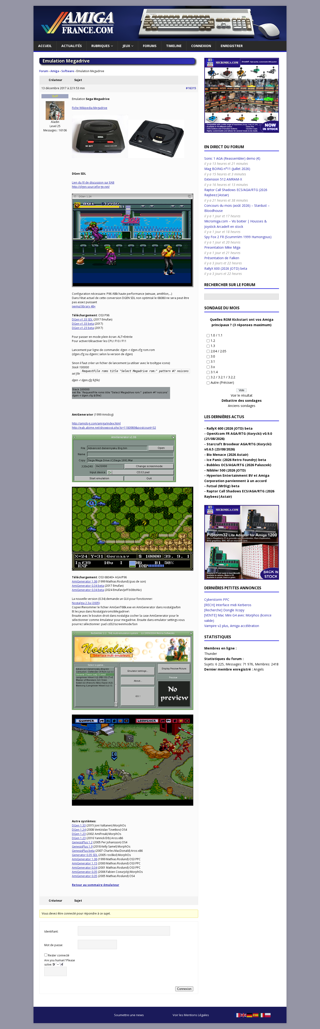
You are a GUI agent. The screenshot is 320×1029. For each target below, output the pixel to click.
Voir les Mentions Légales (191, 1015)
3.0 (213, 356)
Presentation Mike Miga (222, 247)
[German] (250, 1015)
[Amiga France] (160, 38)
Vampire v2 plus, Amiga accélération (231, 625)
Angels (259, 669)
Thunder (210, 653)
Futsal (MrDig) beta (223, 486)
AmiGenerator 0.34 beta (88, 586)
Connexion (201, 46)
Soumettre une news (129, 1015)
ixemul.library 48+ (84, 306)
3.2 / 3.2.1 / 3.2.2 (223, 377)
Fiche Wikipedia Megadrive (89, 108)
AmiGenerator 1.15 (84, 863)
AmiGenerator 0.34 (84, 868)
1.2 (213, 340)
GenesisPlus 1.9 (82, 846)
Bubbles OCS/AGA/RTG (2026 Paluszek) (239, 465)
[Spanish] (256, 1015)
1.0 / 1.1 (217, 335)
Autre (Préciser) (222, 382)
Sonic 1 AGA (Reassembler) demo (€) (232, 158)
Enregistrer (232, 46)
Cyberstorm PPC (216, 599)
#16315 (191, 88)
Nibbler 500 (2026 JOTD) (226, 470)
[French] (237, 1015)
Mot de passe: (53, 945)
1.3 (213, 345)
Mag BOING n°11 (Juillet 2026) (227, 168)
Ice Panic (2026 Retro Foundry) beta (236, 459)
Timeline (174, 46)
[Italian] (262, 1015)
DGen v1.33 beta (83, 324)
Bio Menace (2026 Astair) (227, 454)
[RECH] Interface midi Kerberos (227, 605)
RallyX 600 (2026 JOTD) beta (225, 268)
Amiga (54, 71)
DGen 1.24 (79, 830)
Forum (43, 71)
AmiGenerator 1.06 (84, 581)
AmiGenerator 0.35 (84, 872)
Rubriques (100, 46)
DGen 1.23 (79, 834)
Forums (149, 46)
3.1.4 (214, 372)
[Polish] (268, 1015)
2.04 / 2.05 (218, 351)
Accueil (45, 46)
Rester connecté (58, 955)
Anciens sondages (241, 405)
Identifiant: (51, 931)
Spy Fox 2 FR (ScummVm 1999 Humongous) (238, 237)
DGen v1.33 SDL (82, 319)
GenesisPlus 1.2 (82, 842)
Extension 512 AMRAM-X (223, 179)
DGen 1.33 (79, 825)
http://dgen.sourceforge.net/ (91, 187)
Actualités (71, 46)
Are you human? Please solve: (59, 962)
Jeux (126, 46)
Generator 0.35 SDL (85, 855)
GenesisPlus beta (83, 851)
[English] (244, 1015)
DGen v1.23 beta (83, 328)
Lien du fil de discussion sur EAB (93, 182)
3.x (213, 367)
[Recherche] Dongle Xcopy (224, 610)
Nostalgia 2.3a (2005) (86, 603)
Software (67, 71)
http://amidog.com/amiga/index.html (96, 423)
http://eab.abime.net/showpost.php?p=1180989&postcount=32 (114, 428)
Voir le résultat (242, 395)
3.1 (213, 361)
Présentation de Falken (221, 258)
